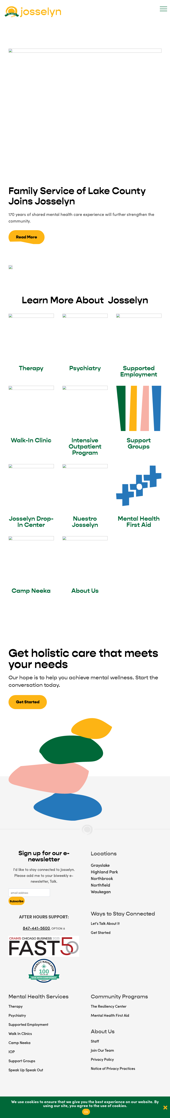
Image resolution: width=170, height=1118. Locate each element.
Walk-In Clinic (31, 440)
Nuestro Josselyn (85, 522)
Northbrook (102, 878)
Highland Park (104, 871)
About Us (85, 590)
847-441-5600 (36, 928)
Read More (26, 237)
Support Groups (139, 443)
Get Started (27, 702)
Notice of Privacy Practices (113, 1068)
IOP (11, 1051)
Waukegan (101, 891)
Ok (86, 1111)
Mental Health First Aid (139, 522)
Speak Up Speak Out (25, 1069)
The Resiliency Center (108, 1006)
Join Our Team (102, 1050)
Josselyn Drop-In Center (31, 522)
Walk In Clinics (20, 1033)
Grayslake (100, 865)
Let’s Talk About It (105, 923)
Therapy (31, 368)
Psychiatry (85, 368)
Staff (95, 1041)
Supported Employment (138, 371)
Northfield (100, 885)
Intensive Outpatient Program (85, 446)
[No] (165, 1107)
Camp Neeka (31, 590)
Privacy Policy (102, 1059)
